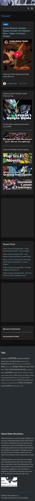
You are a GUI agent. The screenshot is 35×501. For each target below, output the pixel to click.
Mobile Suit (14, 380)
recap (3, 386)
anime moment (23, 358)
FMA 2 (7, 370)
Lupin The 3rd (17, 377)
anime (12, 358)
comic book (23, 364)
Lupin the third (25, 377)
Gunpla (24, 372)
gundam (8, 372)
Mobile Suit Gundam (23, 380)
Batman (18, 361)
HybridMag (24, 498)
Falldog (27, 438)
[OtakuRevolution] (17, 3)
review (8, 385)
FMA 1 (2, 369)
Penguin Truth (12, 83)
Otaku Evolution (25, 382)
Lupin (6, 377)
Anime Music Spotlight (8, 361)
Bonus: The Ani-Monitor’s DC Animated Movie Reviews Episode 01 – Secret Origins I (16, 262)
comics (28, 364)
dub (24, 367)
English (28, 367)
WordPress (13, 498)
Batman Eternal (25, 361)
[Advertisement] (17, 217)
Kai (15, 375)
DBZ (3, 366)
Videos (6, 24)
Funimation (28, 369)
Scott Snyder (15, 386)
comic (17, 364)
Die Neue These (8, 366)
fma (32, 366)
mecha (3, 380)
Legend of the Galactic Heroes (25, 375)
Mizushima (7, 380)
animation (4, 358)
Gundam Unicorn (17, 372)
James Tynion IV (9, 375)
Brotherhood (6, 364)
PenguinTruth (19, 441)
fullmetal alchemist (18, 369)
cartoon (13, 364)
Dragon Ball (17, 366)
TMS (20, 386)
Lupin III (11, 377)
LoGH (2, 377)
